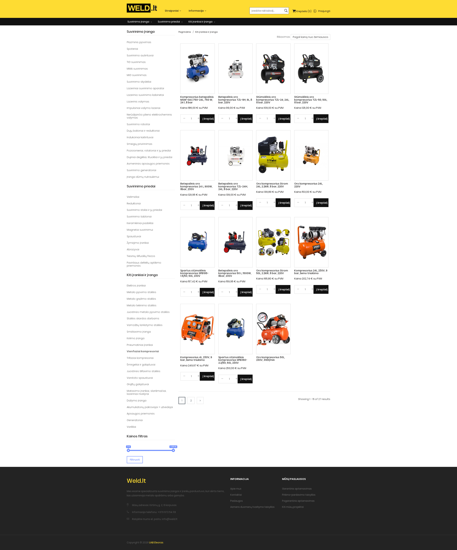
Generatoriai (135, 420)
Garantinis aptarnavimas (297, 488)
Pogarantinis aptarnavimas (298, 501)
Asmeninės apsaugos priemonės (148, 163)
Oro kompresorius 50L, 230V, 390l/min (270, 358)
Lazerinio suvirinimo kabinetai (145, 95)
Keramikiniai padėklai (140, 223)
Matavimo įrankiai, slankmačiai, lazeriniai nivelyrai (146, 392)
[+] (198, 119)
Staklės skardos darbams (143, 318)
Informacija (196, 11)
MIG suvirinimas (137, 75)
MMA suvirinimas (137, 68)
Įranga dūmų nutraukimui (143, 177)
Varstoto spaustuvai (140, 378)
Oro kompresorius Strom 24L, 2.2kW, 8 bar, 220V (272, 185)
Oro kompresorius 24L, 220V (308, 185)
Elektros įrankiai (136, 285)
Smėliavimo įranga (139, 331)
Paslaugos (236, 501)
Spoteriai (132, 49)
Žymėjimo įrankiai (138, 243)
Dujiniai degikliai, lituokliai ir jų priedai (149, 157)
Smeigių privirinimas (139, 144)
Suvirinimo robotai (138, 124)
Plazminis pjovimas (139, 42)
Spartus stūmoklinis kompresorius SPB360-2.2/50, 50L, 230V (232, 360)
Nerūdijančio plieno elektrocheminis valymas (149, 116)
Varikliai (131, 427)
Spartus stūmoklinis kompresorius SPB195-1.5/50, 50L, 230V (194, 273)
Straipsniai (172, 11)
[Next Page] (200, 400)
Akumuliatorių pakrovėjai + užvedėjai (150, 407)
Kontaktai (236, 495)
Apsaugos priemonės (141, 413)
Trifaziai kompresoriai (140, 358)
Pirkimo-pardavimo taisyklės (298, 495)
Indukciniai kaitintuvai (140, 137)
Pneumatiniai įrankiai (140, 345)
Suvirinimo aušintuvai (140, 55)
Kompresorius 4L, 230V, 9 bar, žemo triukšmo (196, 358)
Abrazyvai (133, 249)
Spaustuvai (134, 236)
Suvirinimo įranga (138, 21)
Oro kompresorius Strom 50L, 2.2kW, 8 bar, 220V (272, 272)
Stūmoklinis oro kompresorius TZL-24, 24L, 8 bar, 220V (272, 99)
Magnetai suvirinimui (140, 230)
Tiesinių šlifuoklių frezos (141, 256)
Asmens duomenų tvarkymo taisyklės (252, 507)
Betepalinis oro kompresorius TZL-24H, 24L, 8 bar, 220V (233, 186)
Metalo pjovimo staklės (141, 292)
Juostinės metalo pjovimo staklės (148, 312)
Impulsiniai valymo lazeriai (143, 108)
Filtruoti (135, 459)
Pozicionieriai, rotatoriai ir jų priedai (149, 150)
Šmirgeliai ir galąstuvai (141, 364)
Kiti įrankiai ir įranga (201, 21)
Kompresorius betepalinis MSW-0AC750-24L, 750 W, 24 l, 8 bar (197, 99)
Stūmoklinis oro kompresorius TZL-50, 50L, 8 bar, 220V (310, 99)
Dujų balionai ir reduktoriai (143, 130)
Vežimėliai (133, 197)
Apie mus (235, 488)
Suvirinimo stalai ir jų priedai (144, 210)
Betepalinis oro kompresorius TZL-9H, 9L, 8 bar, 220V (235, 99)
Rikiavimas (283, 37)
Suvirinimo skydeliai (139, 82)
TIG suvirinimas (136, 62)
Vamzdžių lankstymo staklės (144, 325)
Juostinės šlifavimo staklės (143, 371)
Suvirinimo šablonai (139, 216)
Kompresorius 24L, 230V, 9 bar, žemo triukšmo (310, 272)
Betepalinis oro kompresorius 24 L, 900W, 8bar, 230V (196, 186)
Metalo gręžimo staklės (141, 299)
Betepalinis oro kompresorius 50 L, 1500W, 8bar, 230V (234, 273)
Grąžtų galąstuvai (138, 384)
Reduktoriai (134, 203)
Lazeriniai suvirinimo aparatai (145, 88)
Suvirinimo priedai (169, 21)
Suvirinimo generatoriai (141, 170)
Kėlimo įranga (135, 338)
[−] (184, 119)
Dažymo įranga (136, 400)
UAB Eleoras (156, 542)
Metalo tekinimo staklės (141, 305)
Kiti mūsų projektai (293, 507)
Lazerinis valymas (138, 101)
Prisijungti (324, 11)
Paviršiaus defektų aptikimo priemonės (144, 264)
